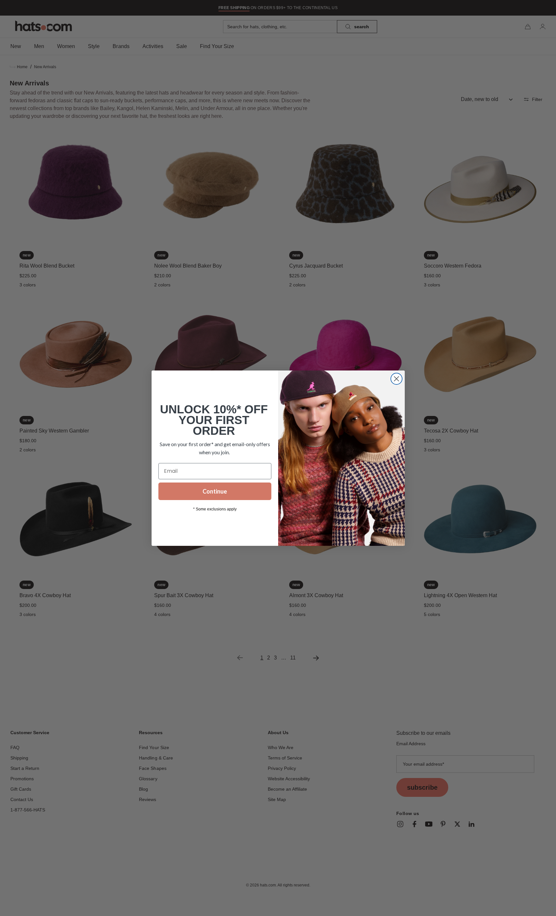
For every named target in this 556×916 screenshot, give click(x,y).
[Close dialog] (396, 378)
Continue (215, 491)
